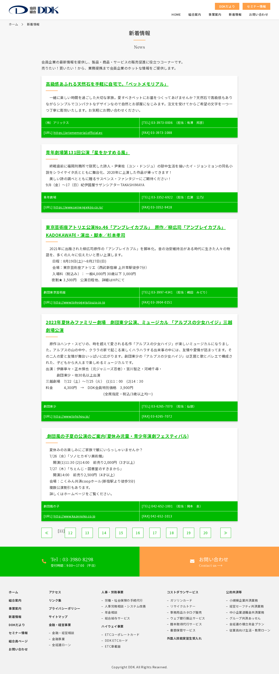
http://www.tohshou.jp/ (71, 416)
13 (87, 532)
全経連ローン (61, 645)
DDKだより (17, 625)
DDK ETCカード (116, 640)
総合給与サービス (117, 618)
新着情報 (235, 14)
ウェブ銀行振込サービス (187, 618)
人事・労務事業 (112, 592)
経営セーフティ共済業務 (247, 606)
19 (189, 532)
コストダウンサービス (183, 592)
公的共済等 (234, 592)
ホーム (13, 24)
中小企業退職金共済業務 (247, 612)
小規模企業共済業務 (244, 600)
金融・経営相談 (63, 633)
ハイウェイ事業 (112, 626)
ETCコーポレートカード (122, 634)
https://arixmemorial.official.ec (77, 132)
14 (104, 532)
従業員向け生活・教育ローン (250, 630)
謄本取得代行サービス (186, 624)
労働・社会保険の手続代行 (124, 600)
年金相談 (111, 612)
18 (172, 532)
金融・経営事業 (60, 625)
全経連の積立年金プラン (247, 624)
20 (205, 532)
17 (155, 532)
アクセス (55, 592)
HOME (176, 14)
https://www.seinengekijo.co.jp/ (78, 207)
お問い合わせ (258, 14)
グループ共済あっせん (245, 618)
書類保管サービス (183, 630)
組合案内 (194, 14)
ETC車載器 (113, 646)
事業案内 (215, 14)
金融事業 (58, 639)
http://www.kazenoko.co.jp (74, 516)
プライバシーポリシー (64, 608)
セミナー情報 (18, 633)
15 (121, 532)
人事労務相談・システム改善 (125, 606)
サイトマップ (58, 616)
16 (138, 532)
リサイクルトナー (183, 606)
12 (70, 532)
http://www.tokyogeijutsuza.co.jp (79, 302)
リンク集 (55, 600)
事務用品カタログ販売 (186, 612)
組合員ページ (18, 641)
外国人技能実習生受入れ (184, 638)
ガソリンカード (181, 600)
